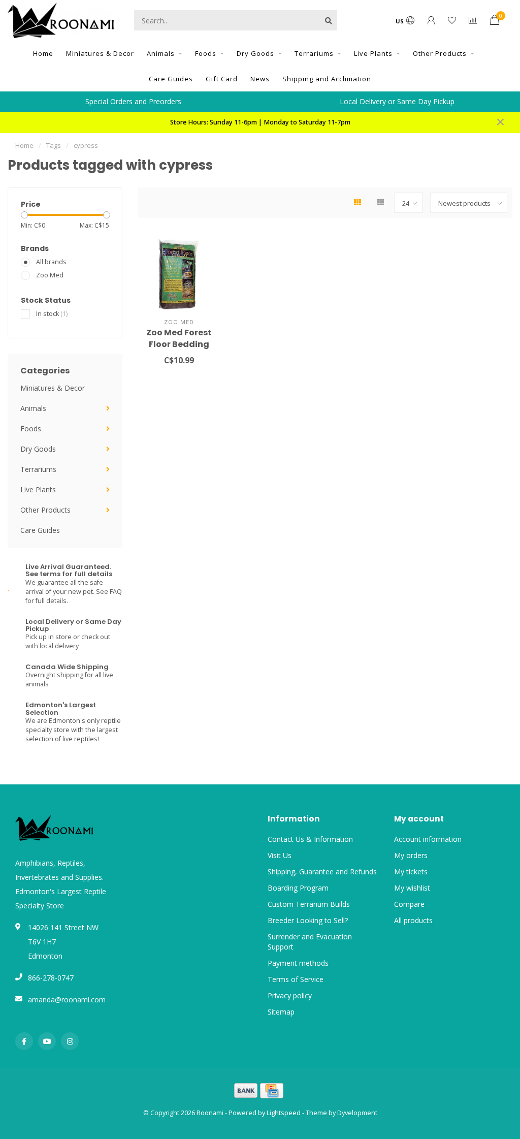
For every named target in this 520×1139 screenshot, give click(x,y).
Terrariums (314, 53)
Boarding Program (298, 888)
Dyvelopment (357, 1113)
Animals (161, 53)
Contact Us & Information (310, 839)
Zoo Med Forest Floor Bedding (179, 338)
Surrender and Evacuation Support (310, 942)
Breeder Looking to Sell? (308, 920)
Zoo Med (49, 275)
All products (413, 920)
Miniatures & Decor (100, 53)
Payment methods (298, 963)
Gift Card (222, 78)
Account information (428, 839)
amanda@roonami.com (67, 999)
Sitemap (281, 1012)
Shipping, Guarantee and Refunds (322, 871)
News (260, 78)
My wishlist (412, 888)
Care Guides (171, 78)
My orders (411, 855)
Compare (409, 904)
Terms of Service (295, 979)
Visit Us (279, 855)
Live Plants (373, 53)
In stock (52, 313)
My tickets (411, 871)
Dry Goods (255, 53)
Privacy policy (290, 995)
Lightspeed (284, 1113)
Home (43, 53)
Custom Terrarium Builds (309, 904)
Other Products (440, 53)
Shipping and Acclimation (326, 78)
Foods (205, 53)
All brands (51, 262)
